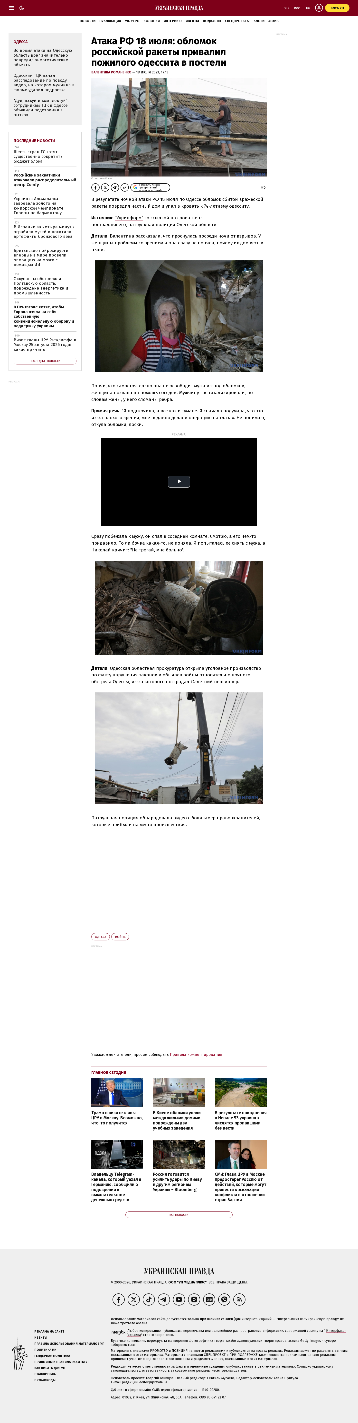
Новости (87, 21)
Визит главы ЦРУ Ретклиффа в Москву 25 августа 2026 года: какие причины (45, 344)
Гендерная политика (52, 1356)
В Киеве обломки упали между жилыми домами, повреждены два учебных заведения (177, 1120)
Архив (273, 21)
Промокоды (45, 1380)
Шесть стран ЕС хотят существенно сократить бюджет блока (38, 156)
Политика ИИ (45, 1350)
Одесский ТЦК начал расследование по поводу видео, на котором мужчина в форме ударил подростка (44, 82)
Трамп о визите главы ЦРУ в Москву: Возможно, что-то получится (117, 1118)
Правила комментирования (196, 1054)
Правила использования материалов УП (69, 1343)
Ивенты (192, 21)
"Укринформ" (129, 218)
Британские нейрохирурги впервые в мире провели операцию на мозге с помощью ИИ (41, 257)
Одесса (100, 937)
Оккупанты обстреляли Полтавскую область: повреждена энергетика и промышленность (41, 286)
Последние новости (34, 140)
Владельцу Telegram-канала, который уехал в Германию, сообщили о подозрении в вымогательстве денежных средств (116, 1187)
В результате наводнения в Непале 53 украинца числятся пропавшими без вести (241, 1120)
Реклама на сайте (49, 1331)
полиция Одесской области (186, 224)
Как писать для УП (49, 1368)
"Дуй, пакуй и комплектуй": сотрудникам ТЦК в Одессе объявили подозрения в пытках (40, 107)
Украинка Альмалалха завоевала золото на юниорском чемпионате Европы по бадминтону (39, 206)
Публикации (110, 21)
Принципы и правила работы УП (62, 1362)
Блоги (259, 21)
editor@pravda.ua (153, 1382)
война (120, 937)
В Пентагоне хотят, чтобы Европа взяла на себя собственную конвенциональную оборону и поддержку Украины (44, 316)
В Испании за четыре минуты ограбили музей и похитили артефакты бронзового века (44, 231)
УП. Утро (132, 21)
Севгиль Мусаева (221, 1378)
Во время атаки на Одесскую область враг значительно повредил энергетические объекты (42, 57)
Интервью (173, 21)
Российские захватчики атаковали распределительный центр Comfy (45, 180)
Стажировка (45, 1374)
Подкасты (212, 21)
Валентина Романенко (111, 72)
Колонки (151, 21)
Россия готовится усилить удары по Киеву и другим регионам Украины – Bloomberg (177, 1182)
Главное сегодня (108, 1072)
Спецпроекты (237, 21)
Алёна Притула (286, 1378)
